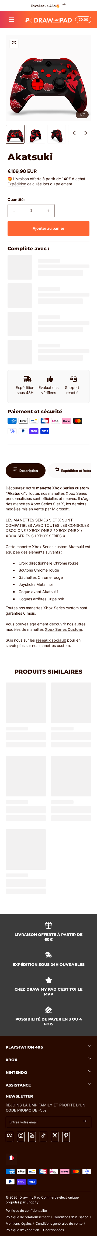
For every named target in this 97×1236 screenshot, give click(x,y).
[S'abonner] (84, 1122)
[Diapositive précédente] (74, 134)
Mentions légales (19, 1223)
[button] (82, 19)
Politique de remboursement (28, 1217)
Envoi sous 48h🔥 (45, 6)
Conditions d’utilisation (71, 1217)
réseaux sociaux (51, 640)
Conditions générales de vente (59, 1223)
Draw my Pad (29, 1197)
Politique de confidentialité (26, 1211)
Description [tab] (28, 471)
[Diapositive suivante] (85, 134)
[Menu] (11, 19)
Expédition (17, 184)
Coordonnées (53, 1230)
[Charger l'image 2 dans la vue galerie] (35, 134)
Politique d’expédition (22, 1230)
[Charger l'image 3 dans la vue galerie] (56, 134)
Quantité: (16, 199)
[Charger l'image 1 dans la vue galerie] (15, 134)
